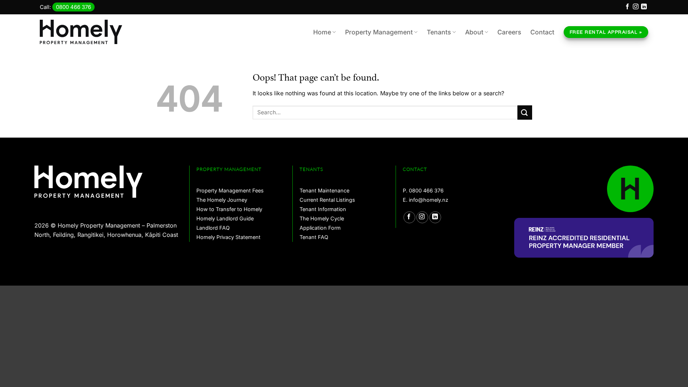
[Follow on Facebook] (627, 7)
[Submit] (524, 112)
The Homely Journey (221, 200)
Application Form (320, 228)
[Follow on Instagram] (636, 7)
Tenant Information (323, 209)
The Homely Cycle (322, 218)
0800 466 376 (73, 7)
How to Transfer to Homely (229, 209)
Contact (542, 32)
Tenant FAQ (314, 237)
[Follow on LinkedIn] (644, 7)
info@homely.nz (428, 200)
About (474, 32)
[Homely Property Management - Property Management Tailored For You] (84, 32)
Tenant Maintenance (324, 190)
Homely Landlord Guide (225, 218)
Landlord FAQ (213, 228)
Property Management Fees (230, 190)
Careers (509, 32)
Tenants (439, 32)
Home (322, 32)
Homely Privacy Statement (228, 237)
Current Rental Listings (327, 200)
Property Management (379, 32)
